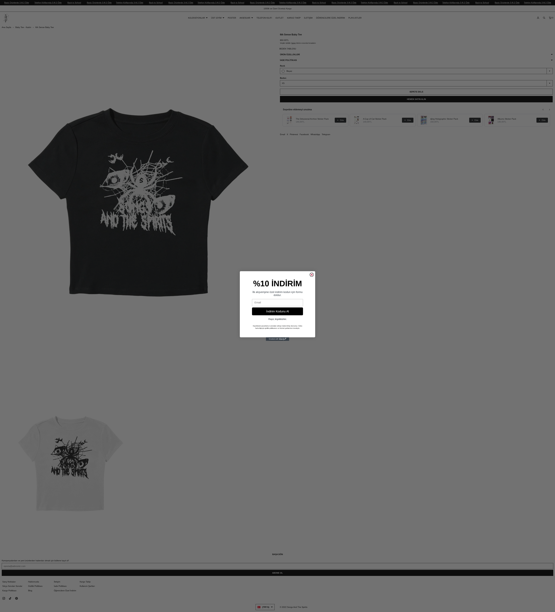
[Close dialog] (311, 274)
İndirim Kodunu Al (277, 311)
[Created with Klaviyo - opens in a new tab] (277, 339)
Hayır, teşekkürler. (277, 319)
